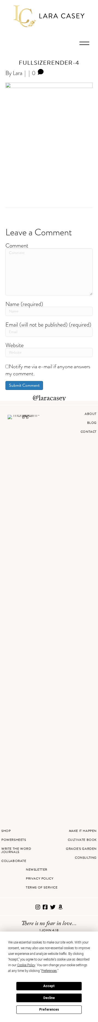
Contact (89, 431)
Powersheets (13, 839)
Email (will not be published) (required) (48, 324)
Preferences (49, 1009)
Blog (92, 422)
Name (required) (24, 304)
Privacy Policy (39, 878)
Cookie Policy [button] (26, 965)
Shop (6, 830)
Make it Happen (83, 830)
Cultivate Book (82, 839)
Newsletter (36, 869)
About (91, 413)
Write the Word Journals (16, 850)
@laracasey (49, 399)
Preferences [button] (49, 971)
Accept (49, 986)
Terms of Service (42, 887)
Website (14, 345)
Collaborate (13, 860)
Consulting (86, 857)
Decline (49, 998)
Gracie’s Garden (81, 848)
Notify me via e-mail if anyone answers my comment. (47, 370)
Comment (16, 245)
